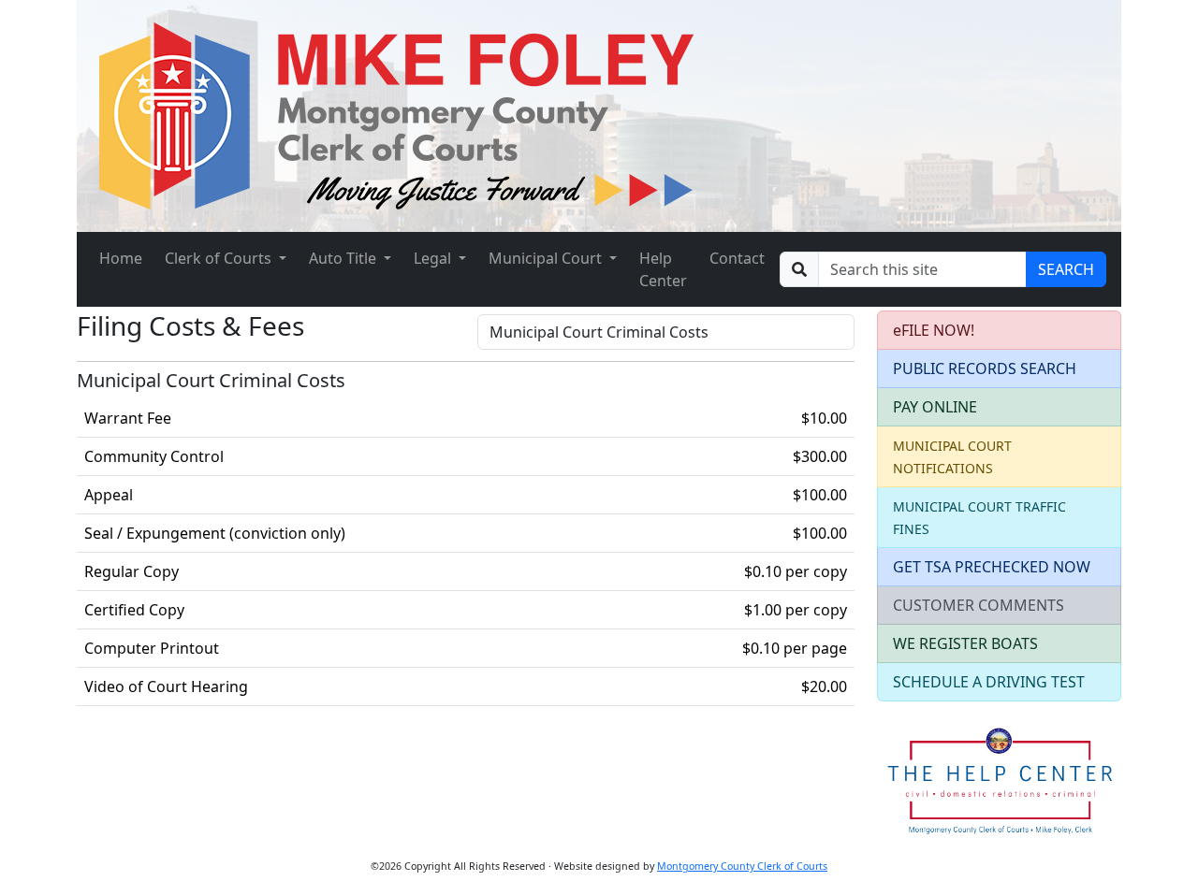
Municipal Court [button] (547, 258)
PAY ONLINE (935, 407)
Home (120, 258)
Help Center (663, 269)
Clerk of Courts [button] (220, 258)
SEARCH (1066, 269)
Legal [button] (434, 258)
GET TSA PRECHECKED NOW (991, 566)
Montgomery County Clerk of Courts (742, 866)
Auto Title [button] (344, 258)
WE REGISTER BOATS (965, 643)
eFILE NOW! (933, 330)
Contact (737, 258)
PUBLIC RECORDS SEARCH (984, 368)
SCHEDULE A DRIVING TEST (989, 682)
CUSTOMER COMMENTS (978, 605)
